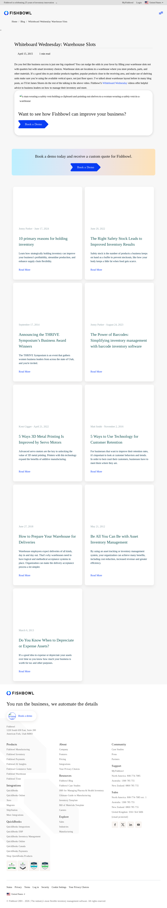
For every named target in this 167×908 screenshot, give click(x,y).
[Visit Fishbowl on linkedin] (130, 824)
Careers (62, 810)
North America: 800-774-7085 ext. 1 (129, 797)
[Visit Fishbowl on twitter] (123, 824)
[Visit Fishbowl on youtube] (138, 824)
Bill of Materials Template (71, 805)
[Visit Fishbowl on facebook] (115, 824)
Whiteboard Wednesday (115, 83)
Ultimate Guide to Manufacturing (75, 795)
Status (9, 887)
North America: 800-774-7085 (126, 776)
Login (139, 2)
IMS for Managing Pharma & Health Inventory (81, 790)
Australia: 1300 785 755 (123, 781)
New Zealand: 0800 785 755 (125, 785)
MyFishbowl (127, 2)
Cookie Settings (59, 887)
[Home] (18, 13)
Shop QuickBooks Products (19, 856)
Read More (24, 269)
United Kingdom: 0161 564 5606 (127, 812)
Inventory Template (68, 800)
